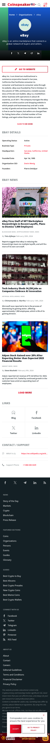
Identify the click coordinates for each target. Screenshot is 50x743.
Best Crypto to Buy (12, 576)
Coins (5, 536)
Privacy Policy (9, 684)
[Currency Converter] (45, 5)
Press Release (9, 520)
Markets (7, 505)
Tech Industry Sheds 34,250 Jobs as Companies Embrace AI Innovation (22, 290)
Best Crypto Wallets (12, 599)
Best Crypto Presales (13, 585)
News (37, 232)
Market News (7, 366)
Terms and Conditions (13, 674)
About (6, 655)
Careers (6, 665)
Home (12, 15)
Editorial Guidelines (12, 669)
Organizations (25, 15)
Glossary (7, 559)
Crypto (6, 510)
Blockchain (8, 515)
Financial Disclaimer (12, 679)
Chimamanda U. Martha (15, 300)
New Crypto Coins (11, 590)
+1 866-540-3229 (29, 465)
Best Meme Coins (11, 595)
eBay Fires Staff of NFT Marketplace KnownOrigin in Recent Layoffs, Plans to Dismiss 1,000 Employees (23, 224)
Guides (6, 555)
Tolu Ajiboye (10, 236)
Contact (6, 660)
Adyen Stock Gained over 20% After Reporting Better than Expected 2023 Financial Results (23, 358)
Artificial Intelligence (11, 296)
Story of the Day (10, 501)
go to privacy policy (34, 729)
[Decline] (43, 715)
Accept (15, 729)
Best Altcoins (9, 580)
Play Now (45, 738)
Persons (7, 545)
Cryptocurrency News (25, 232)
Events (6, 550)
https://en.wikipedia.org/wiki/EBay (34, 453)
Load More (25, 392)
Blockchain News (9, 232)
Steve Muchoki (11, 370)
